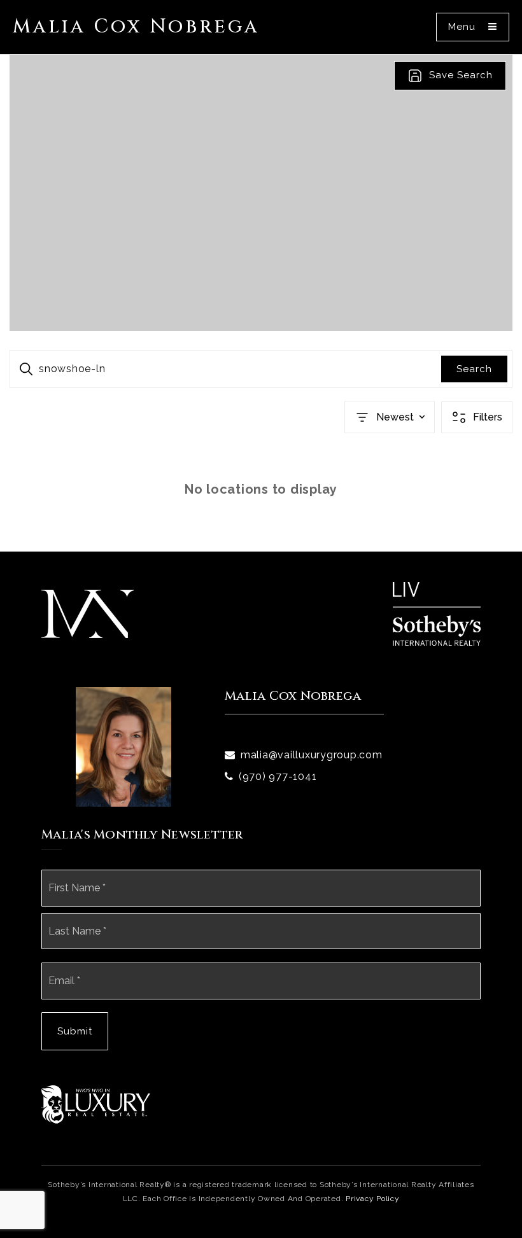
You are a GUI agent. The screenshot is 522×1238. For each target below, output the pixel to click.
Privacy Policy (373, 1198)
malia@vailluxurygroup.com (312, 755)
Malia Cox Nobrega (136, 26)
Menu (463, 26)
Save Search (461, 75)
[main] (261, 303)
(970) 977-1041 (278, 776)
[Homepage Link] (87, 614)
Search (474, 369)
